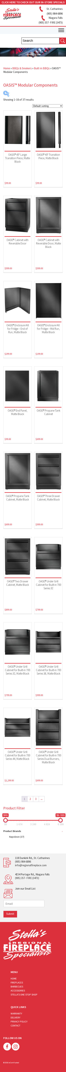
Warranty (16, 1013)
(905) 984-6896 (23, 861)
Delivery (15, 1017)
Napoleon (16, 836)
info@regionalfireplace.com (31, 865)
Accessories (18, 990)
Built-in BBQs (42, 68)
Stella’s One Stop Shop (24, 994)
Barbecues (17, 986)
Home (6, 68)
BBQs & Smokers (22, 68)
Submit (10, 913)
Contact (15, 1025)
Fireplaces (17, 982)
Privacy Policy (19, 1021)
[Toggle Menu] (61, 30)
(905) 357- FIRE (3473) (27, 878)
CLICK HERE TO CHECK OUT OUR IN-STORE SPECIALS (33, 2)
